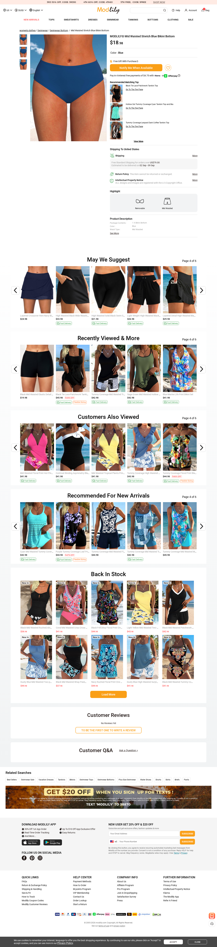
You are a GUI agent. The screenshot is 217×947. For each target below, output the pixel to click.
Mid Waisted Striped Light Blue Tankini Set (112, 473)
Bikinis (72, 780)
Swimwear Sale (27, 780)
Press (120, 900)
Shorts (158, 780)
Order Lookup (80, 900)
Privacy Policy (170, 885)
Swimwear (42, 30)
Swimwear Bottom (59, 30)
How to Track (28, 896)
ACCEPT (173, 942)
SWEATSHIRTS (71, 19)
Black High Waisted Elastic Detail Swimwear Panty (44, 315)
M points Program (82, 889)
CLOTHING (173, 19)
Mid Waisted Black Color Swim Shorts (145, 315)
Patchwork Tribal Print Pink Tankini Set (39, 394)
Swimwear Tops (86, 780)
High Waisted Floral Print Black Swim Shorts (77, 315)
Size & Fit (26, 893)
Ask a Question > (128, 750)
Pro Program (123, 889)
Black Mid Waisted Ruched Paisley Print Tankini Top (152, 473)
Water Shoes (145, 780)
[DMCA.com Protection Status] (157, 914)
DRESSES (92, 19)
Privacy (184, 853)
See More (114, 233)
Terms (176, 853)
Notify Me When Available (136, 68)
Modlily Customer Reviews (34, 904)
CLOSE (197, 942)
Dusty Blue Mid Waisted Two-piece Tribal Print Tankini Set (48, 682)
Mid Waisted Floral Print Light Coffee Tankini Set (186, 473)
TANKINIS (133, 19)
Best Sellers (12, 780)
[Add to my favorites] (168, 68)
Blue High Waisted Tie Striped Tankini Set (40, 551)
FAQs (24, 881)
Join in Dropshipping (127, 893)
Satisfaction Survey (126, 896)
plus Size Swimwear (127, 780)
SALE (190, 19)
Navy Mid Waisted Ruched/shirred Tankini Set (78, 551)
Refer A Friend (170, 900)
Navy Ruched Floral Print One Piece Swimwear (114, 682)
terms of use (103, 926)
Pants (186, 780)
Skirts (168, 780)
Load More (108, 694)
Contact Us (78, 896)
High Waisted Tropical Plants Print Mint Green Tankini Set (84, 473)
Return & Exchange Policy (34, 885)
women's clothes (28, 30)
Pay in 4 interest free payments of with (137, 75)
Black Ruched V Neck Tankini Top (36, 473)
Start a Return (80, 904)
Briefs (177, 780)
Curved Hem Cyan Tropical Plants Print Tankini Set (116, 394)
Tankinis (61, 780)
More (194, 155)
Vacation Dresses (46, 780)
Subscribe (187, 833)
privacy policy (119, 926)
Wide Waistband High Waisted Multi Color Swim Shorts (118, 315)
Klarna (166, 893)
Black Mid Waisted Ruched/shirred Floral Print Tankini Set (48, 627)
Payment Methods (82, 881)
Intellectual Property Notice (176, 889)
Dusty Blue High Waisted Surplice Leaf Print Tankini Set (153, 682)
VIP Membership (81, 893)
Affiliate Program (125, 885)
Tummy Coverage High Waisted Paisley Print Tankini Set (154, 394)
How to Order (79, 885)
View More (138, 141)
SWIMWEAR (113, 19)
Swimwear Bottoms (106, 780)
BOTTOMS (153, 19)
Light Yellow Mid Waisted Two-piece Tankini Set (150, 627)
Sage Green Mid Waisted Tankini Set (180, 315)
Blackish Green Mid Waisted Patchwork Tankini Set (116, 551)
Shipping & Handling (32, 889)
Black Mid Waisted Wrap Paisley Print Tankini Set (79, 682)
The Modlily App (171, 896)
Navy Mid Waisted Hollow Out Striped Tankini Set (79, 394)
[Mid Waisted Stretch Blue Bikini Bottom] (68, 87)
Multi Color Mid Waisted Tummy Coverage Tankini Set (189, 394)
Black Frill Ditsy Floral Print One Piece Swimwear (114, 627)
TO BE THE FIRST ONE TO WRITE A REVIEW (108, 730)
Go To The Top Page (134, 89)
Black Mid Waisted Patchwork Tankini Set (182, 627)
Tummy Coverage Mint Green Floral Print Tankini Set (152, 551)
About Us (121, 881)
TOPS (51, 19)
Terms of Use (169, 881)
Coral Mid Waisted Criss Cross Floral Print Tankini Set (82, 627)
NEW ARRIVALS (31, 19)
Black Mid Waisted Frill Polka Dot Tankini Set (184, 551)
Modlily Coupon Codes (33, 900)
